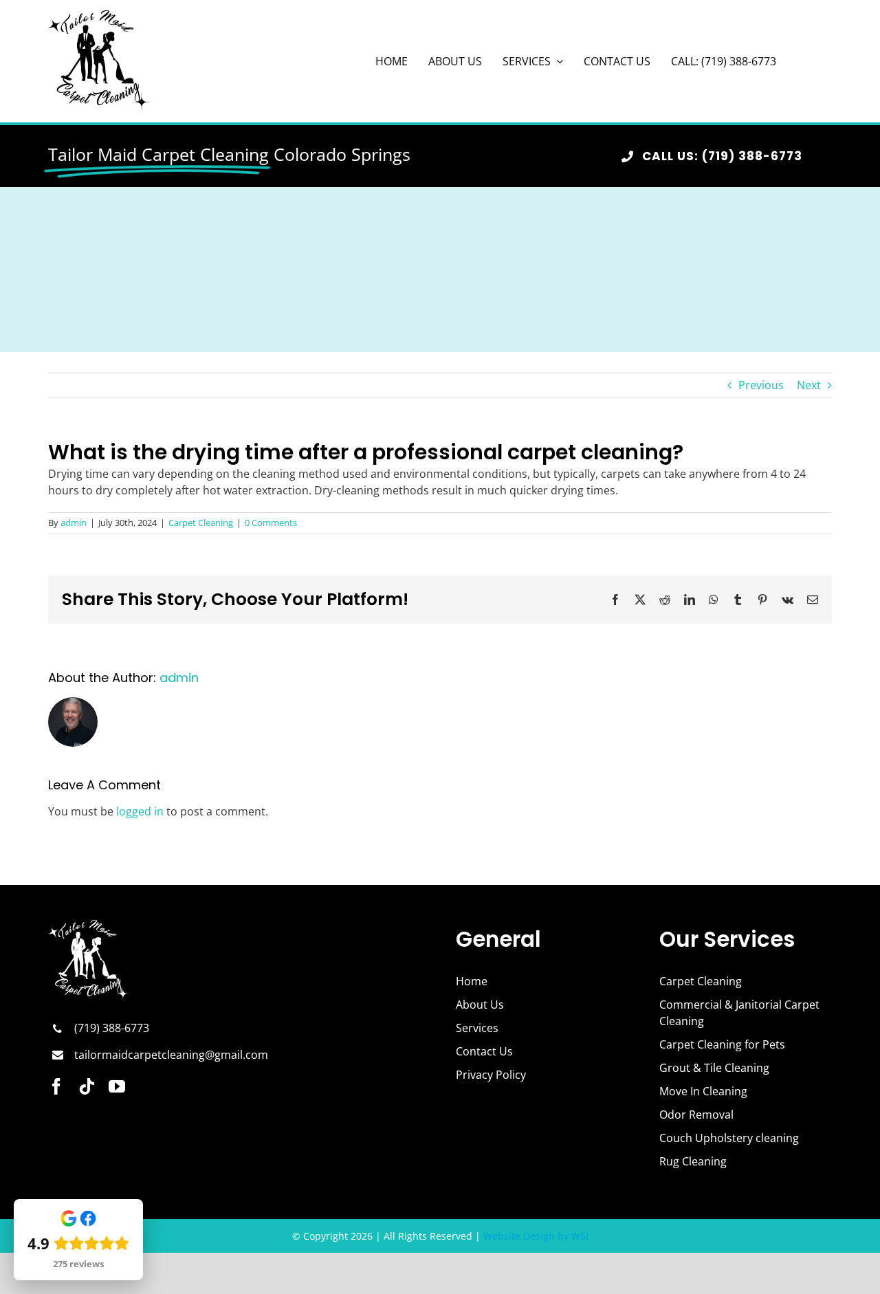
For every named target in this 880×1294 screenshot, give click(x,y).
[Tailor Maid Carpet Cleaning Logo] (99, 15)
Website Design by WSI (535, 1235)
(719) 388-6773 (111, 1027)
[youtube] (117, 1086)
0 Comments (271, 522)
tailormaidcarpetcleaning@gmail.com (171, 1054)
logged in (140, 811)
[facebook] (56, 1086)
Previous (761, 385)
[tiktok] (86, 1086)
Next (809, 385)
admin (73, 522)
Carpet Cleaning (200, 522)
